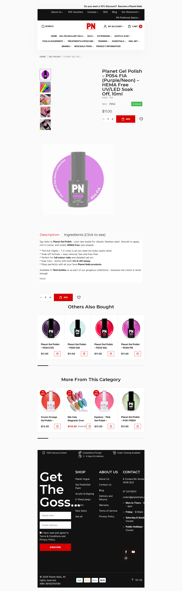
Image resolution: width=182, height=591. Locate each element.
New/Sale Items (83, 46)
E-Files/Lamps (83, 499)
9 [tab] (128, 365)
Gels (90, 36)
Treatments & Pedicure (80, 41)
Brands (66, 46)
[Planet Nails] (91, 26)
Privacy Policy (47, 539)
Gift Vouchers (75, 12)
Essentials (118, 41)
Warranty (104, 505)
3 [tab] (64, 365)
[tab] (49, 235)
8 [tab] (117, 365)
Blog (114, 12)
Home (54, 36)
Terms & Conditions (50, 536)
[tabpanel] (51, 337)
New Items (81, 510)
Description (49, 235)
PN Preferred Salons (127, 17)
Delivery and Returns (106, 498)
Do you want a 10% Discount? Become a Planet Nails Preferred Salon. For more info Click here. (122, 6)
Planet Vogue (82, 479)
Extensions (103, 36)
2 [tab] (53, 365)
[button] (114, 26)
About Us (56, 12)
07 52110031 (129, 491)
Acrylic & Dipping (84, 493)
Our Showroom (130, 12)
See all (78, 516)
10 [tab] (139, 365)
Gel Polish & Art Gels (71, 36)
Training (102, 41)
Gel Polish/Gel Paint (82, 486)
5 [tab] (85, 365)
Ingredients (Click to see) (85, 235)
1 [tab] (43, 365)
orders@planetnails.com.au (137, 497)
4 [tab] (75, 365)
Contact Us (105, 484)
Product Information (108, 46)
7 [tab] (107, 365)
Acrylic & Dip (121, 36)
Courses (91, 12)
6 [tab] (96, 365)
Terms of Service (108, 510)
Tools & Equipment (52, 41)
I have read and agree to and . (54, 536)
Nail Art (133, 41)
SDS (105, 12)
